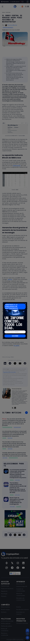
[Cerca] (25, 304)
